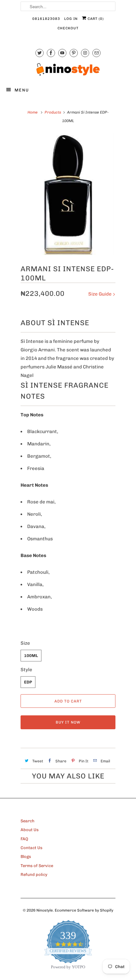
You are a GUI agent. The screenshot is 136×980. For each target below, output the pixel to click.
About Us (30, 829)
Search (27, 821)
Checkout (68, 28)
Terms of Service (37, 865)
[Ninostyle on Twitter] (39, 53)
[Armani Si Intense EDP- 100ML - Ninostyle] (68, 194)
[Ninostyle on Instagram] (85, 53)
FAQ (24, 838)
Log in (71, 19)
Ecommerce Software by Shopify (84, 910)
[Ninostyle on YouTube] (62, 53)
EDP (28, 682)
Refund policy (34, 874)
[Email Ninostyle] (96, 53)
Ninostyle (44, 910)
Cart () (95, 19)
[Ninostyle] (68, 69)
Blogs (26, 856)
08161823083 (46, 19)
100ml (31, 655)
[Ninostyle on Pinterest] (74, 53)
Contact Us (31, 847)
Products (53, 112)
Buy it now (68, 722)
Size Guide (100, 294)
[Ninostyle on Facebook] (51, 53)
